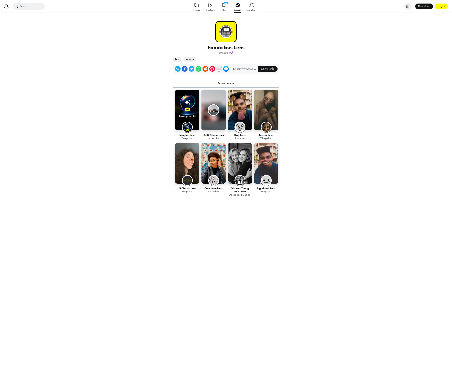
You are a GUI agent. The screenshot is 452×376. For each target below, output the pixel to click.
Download (424, 6)
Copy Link (267, 69)
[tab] (226, 83)
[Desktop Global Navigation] (6, 6)
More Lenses (226, 83)
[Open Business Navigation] (407, 6)
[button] (178, 69)
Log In (441, 6)
